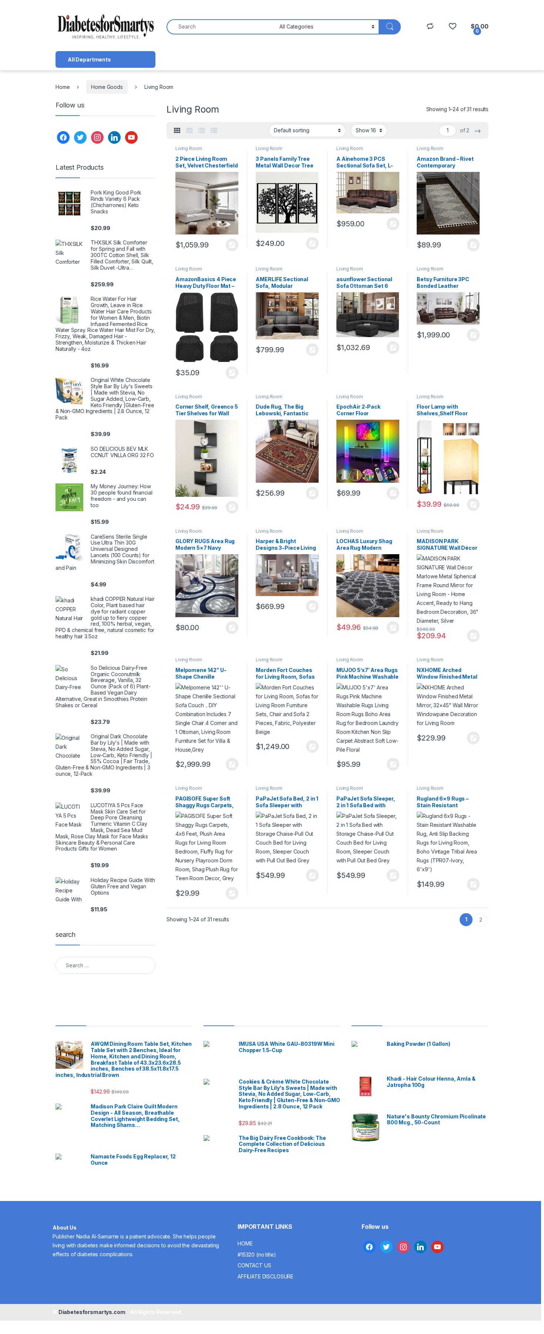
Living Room (188, 148)
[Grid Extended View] (189, 130)
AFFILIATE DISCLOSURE (265, 1276)
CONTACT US (254, 1265)
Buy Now (232, 245)
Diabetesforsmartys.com (91, 1312)
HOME (245, 1243)
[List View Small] (214, 130)
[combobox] (221, 26)
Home (63, 87)
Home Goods (107, 87)
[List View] (201, 130)
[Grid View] (177, 130)
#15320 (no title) (257, 1254)
